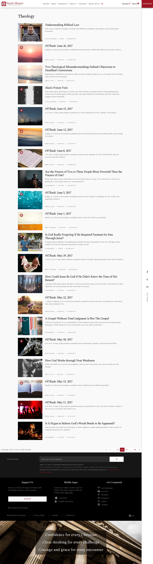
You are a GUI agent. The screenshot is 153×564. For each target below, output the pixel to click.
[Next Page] (139, 450)
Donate (27, 499)
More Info (69, 493)
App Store (63, 498)
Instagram (105, 498)
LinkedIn (104, 505)
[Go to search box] (102, 3)
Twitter (103, 501)
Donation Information (19, 508)
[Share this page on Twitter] (147, 279)
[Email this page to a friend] (147, 287)
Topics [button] (72, 4)
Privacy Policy (38, 515)
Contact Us (70, 515)
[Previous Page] (106, 450)
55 (118, 450)
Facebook (104, 495)
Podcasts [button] (62, 4)
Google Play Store (66, 501)
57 (127, 450)
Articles (46, 4)
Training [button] (81, 4)
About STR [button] (93, 4)
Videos (53, 4)
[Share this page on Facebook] (147, 272)
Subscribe (147, 4)
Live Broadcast (107, 488)
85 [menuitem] (135, 450)
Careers (55, 515)
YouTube (104, 491)
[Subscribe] (117, 459)
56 (122, 450)
